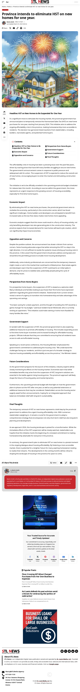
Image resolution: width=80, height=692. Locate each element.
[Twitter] (37, 558)
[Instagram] (53, 558)
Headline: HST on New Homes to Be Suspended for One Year (26, 147)
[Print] (21, 28)
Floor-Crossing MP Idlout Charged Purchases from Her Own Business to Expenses (38, 576)
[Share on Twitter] (10, 28)
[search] (71, 2)
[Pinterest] (45, 558)
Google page (54, 664)
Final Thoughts (53, 157)
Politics (9, 7)
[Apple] (72, 651)
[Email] (14, 28)
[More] (24, 28)
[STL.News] (40, 2)
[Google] (76, 651)
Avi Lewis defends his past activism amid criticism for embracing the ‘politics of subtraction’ (39, 593)
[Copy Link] (17, 28)
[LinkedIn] (73, 558)
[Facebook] (75, 471)
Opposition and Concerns (23, 155)
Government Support (55, 150)
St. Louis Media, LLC (64, 659)
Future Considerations (55, 153)
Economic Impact (20, 152)
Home (4, 7)
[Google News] (63, 558)
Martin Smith (10, 22)
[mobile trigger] (3, 2)
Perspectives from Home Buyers (59, 146)
